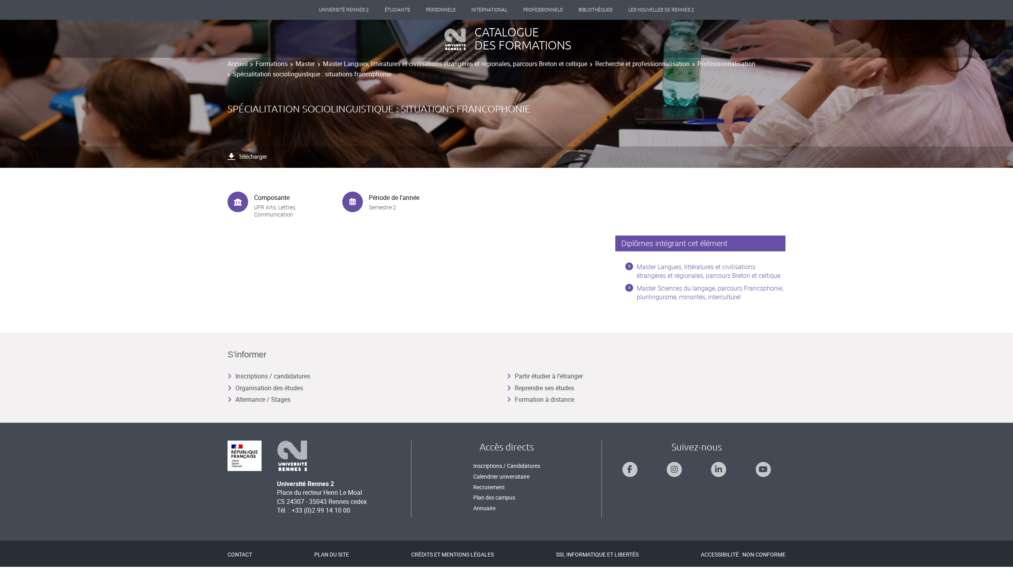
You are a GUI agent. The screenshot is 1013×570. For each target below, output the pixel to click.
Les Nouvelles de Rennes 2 (661, 10)
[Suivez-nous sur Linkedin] (718, 469)
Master (305, 63)
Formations (272, 63)
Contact (240, 554)
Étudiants (397, 10)
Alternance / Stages (262, 399)
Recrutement (489, 487)
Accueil (238, 63)
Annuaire (484, 508)
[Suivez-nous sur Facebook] (629, 469)
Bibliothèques (596, 10)
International (489, 10)
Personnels (440, 10)
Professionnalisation (726, 63)
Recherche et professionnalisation (642, 63)
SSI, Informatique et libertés (597, 554)
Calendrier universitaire (501, 476)
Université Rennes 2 (344, 10)
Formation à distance (544, 399)
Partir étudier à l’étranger (549, 376)
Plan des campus (494, 497)
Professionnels (543, 10)
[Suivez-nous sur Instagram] (674, 469)
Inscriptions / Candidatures (506, 465)
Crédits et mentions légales (452, 554)
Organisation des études (269, 388)
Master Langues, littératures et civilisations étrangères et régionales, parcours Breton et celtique (455, 63)
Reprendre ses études (544, 388)
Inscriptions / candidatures (272, 376)
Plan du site (331, 554)
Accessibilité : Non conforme (743, 554)
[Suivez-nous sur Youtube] (763, 469)
